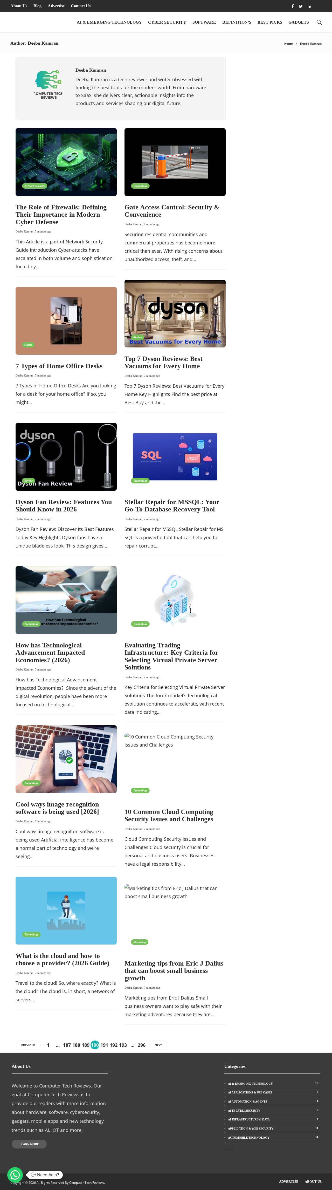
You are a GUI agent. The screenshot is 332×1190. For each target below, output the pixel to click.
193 (123, 1045)
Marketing (139, 941)
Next (158, 1045)
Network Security (34, 185)
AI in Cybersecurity (273, 1110)
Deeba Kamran (24, 231)
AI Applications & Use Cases (273, 1092)
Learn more (29, 1144)
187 (67, 1045)
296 (142, 1045)
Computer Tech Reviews (86, 1182)
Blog (37, 6)
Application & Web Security (273, 1128)
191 (104, 1045)
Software (204, 22)
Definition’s (236, 22)
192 (113, 1045)
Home (288, 43)
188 (76, 1045)
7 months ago (43, 231)
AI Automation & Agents (273, 1101)
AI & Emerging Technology (109, 22)
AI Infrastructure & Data (273, 1119)
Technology (140, 185)
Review (137, 337)
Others (28, 344)
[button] (15, 1175)
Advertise (56, 6)
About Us (18, 6)
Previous (28, 1045)
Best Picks (270, 22)
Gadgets (298, 22)
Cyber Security (167, 22)
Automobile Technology (273, 1137)
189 (85, 1045)
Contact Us (81, 6)
